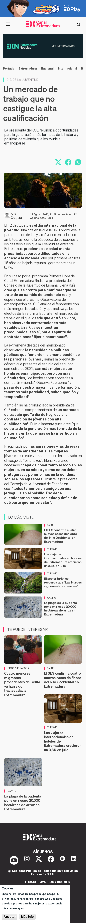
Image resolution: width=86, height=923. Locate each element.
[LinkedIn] (73, 860)
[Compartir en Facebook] (68, 162)
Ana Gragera (16, 216)
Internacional (67, 68)
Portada (8, 68)
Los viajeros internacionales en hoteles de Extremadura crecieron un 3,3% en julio (63, 560)
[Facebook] (51, 860)
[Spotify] (62, 860)
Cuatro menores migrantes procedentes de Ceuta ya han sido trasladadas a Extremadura (22, 684)
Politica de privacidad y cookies (45, 882)
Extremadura (28, 68)
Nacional (47, 68)
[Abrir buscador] (78, 24)
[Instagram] (27, 860)
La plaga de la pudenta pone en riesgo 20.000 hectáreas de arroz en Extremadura (60, 608)
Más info (27, 916)
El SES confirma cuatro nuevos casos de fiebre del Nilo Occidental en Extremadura (60, 535)
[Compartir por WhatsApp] (78, 162)
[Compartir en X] (58, 162)
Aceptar (10, 916)
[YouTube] (14, 860)
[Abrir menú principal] (8, 24)
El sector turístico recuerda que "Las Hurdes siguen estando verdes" (63, 582)
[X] (38, 860)
